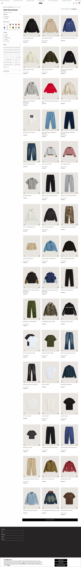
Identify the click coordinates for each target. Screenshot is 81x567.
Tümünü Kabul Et (61, 560)
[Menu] (2, 3)
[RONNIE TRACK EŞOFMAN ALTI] (69, 278)
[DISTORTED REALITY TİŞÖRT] (69, 498)
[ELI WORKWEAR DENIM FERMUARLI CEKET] (50, 498)
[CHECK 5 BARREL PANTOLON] (31, 152)
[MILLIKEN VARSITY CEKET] (69, 467)
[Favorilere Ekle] (39, 35)
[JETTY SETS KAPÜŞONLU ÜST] (31, 215)
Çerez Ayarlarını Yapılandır (61, 565)
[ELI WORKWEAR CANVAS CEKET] (50, 309)
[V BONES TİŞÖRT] (50, 404)
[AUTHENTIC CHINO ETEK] (31, 246)
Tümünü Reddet (60, 562)
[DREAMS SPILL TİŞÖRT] (31, 435)
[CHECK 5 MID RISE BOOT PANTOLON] (69, 341)
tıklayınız (8, 565)
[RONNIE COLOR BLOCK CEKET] (69, 309)
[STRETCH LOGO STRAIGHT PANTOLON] (50, 183)
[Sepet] (79, 3)
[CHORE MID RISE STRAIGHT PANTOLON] (50, 435)
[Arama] (76, 3)
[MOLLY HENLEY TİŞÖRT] (50, 152)
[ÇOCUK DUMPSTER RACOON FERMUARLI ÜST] (50, 89)
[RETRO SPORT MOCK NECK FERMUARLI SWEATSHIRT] (31, 278)
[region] (40, 562)
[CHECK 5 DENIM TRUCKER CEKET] (50, 246)
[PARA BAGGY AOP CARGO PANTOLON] (69, 215)
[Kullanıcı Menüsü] (74, 3)
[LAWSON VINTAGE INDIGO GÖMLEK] (31, 498)
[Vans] (40, 3)
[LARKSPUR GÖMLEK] (31, 183)
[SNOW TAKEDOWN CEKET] (31, 26)
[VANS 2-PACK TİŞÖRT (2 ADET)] (31, 341)
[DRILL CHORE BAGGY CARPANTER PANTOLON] (50, 120)
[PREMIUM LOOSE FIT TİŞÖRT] (50, 341)
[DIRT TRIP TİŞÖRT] (50, 372)
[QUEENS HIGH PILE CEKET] (31, 57)
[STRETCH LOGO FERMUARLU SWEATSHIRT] (69, 57)
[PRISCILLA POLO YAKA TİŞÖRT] (31, 120)
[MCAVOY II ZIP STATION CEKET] (50, 467)
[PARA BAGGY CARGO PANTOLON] (31, 309)
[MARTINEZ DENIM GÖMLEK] (69, 372)
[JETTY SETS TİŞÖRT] (31, 404)
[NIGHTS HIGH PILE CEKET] (69, 89)
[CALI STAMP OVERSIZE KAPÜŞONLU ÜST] (69, 26)
